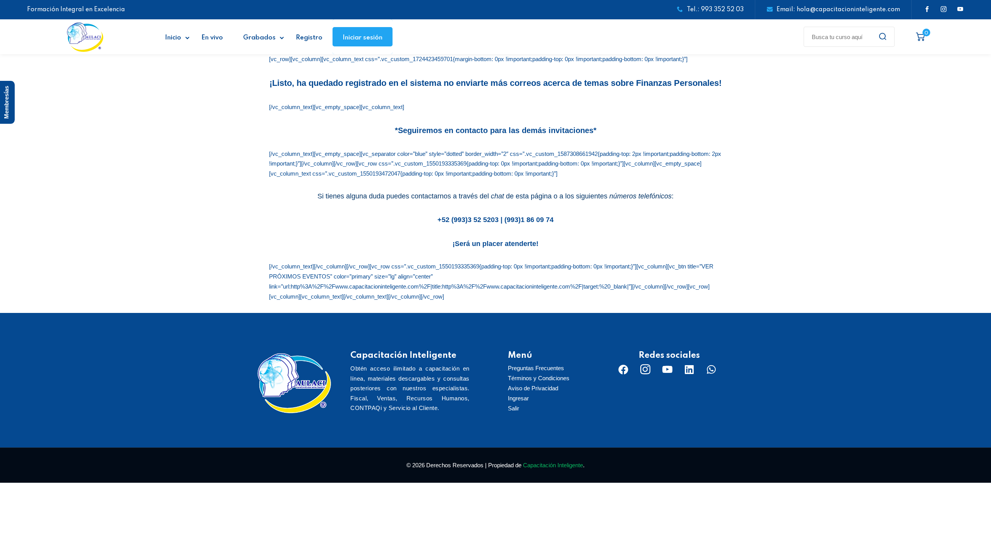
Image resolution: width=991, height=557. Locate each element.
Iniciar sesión (362, 37)
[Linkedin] (689, 369)
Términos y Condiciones (538, 378)
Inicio (173, 37)
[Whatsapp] (711, 369)
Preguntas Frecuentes (536, 368)
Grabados (259, 37)
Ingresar (518, 398)
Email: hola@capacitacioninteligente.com (838, 10)
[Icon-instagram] (645, 369)
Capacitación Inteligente (553, 465)
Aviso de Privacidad (533, 388)
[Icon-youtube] (667, 369)
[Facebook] (623, 369)
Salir (513, 408)
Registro (309, 37)
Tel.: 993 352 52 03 (715, 10)
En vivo (212, 37)
